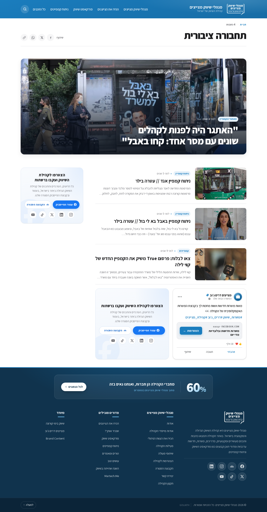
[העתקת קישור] (24, 37)
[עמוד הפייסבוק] (242, 466)
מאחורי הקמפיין (228, 118)
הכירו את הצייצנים (108, 9)
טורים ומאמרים (110, 453)
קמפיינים (184, 250)
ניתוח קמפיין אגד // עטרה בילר (162, 181)
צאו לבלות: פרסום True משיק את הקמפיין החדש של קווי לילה (142, 261)
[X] (132, 340)
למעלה (28, 505)
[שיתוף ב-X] (41, 37)
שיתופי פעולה (165, 453)
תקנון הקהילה (165, 483)
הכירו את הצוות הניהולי (160, 438)
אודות (170, 423)
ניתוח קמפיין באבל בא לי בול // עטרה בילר (152, 221)
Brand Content (55, 438)
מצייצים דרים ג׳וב (54, 431)
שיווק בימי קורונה (55, 423)
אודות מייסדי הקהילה (161, 431)
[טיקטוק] (122, 340)
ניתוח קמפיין (182, 173)
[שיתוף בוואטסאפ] (33, 37)
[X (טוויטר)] (242, 476)
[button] (25, 9)
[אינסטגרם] (151, 340)
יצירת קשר (167, 476)
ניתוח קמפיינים (59, 9)
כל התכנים (39, 9)
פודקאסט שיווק (83, 9)
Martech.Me (112, 476)
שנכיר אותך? (112, 431)
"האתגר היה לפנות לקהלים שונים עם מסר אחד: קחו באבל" (180, 135)
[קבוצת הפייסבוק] (232, 466)
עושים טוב (113, 461)
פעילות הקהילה (164, 446)
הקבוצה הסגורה (113, 330)
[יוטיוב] (113, 340)
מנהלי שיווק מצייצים (206, 7)
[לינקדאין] (141, 340)
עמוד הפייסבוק (147, 330)
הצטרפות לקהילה (163, 461)
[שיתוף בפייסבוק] (50, 37)
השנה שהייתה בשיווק (107, 468)
